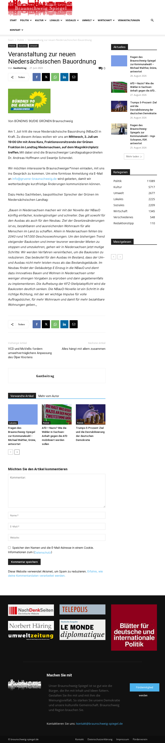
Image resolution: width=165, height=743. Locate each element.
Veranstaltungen (129, 20)
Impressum (122, 739)
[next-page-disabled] (120, 256)
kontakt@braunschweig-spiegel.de (99, 724)
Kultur (39, 20)
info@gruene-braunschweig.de (34, 179)
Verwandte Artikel (22, 396)
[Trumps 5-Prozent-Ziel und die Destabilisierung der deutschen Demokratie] (90, 414)
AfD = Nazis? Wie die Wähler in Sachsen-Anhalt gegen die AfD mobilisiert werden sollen (54, 436)
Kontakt (15, 29)
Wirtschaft (105, 20)
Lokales (54, 20)
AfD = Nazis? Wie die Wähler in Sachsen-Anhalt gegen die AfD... (143, 87)
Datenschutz (42, 552)
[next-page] (17, 452)
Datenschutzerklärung (100, 739)
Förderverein (140, 739)
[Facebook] (37, 77)
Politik (24, 20)
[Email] (74, 77)
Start (13, 20)
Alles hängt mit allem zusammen (83, 349)
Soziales (71, 20)
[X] (46, 77)
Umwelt (87, 20)
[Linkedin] (64, 77)
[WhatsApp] (55, 77)
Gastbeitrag (19, 67)
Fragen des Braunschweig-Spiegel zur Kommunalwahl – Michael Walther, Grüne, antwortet (22, 436)
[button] (152, 20)
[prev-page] (10, 452)
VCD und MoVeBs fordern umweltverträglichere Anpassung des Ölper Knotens (30, 353)
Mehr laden (132, 156)
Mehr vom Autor (48, 396)
